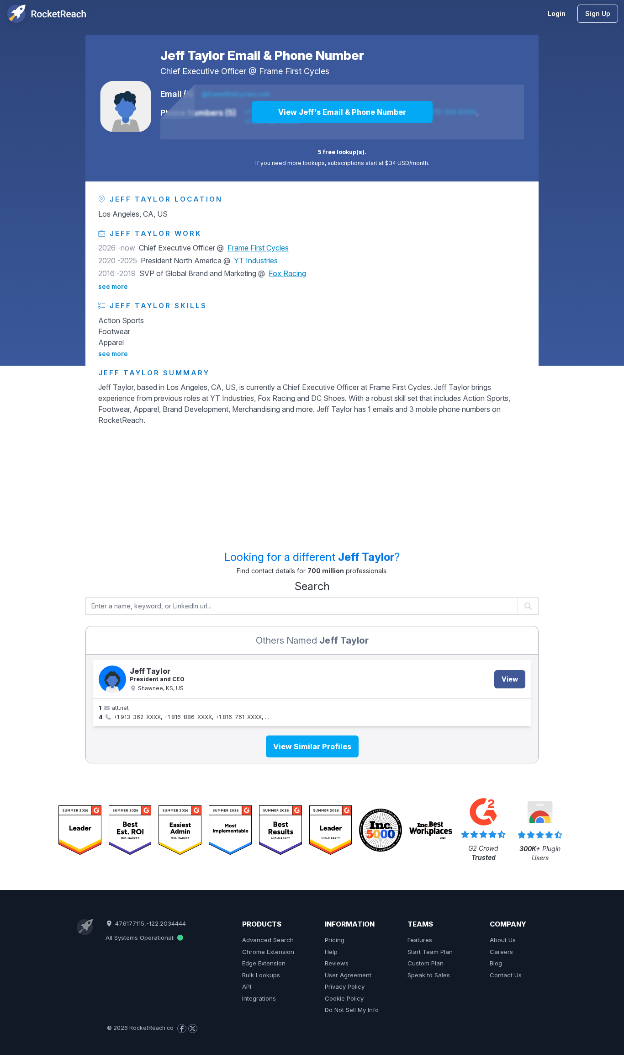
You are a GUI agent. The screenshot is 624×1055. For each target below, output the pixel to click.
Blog (496, 963)
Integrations (259, 998)
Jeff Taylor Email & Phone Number (262, 55)
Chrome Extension (268, 951)
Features (419, 939)
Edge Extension (264, 963)
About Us (503, 939)
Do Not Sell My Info (352, 1009)
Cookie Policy (344, 998)
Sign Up (597, 13)
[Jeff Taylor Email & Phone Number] (125, 106)
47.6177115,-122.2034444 (149, 923)
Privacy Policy (345, 986)
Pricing (334, 939)
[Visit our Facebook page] (181, 1028)
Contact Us (506, 975)
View (510, 679)
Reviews (337, 963)
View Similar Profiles (312, 746)
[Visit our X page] (192, 1028)
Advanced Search (268, 939)
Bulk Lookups (261, 975)
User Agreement (348, 975)
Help (331, 951)
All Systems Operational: (141, 937)
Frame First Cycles (294, 71)
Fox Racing (287, 273)
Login (557, 13)
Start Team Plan (430, 951)
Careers (501, 951)
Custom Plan (425, 963)
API (246, 986)
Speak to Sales (428, 975)
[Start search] (528, 606)
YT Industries (256, 260)
